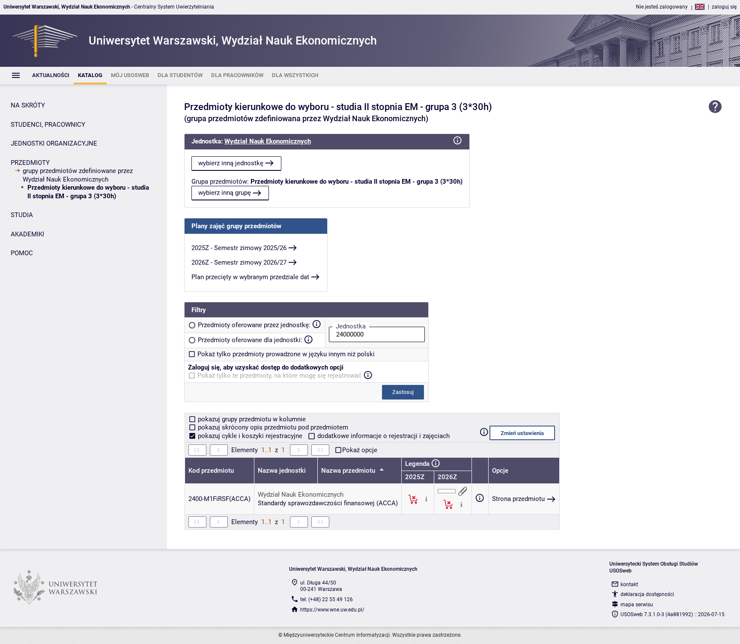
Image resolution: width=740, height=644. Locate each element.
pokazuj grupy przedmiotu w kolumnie (251, 419)
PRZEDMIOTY (30, 163)
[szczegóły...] (426, 499)
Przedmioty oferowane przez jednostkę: (254, 325)
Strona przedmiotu (518, 499)
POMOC (22, 253)
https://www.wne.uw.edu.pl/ (332, 610)
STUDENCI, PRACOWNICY (48, 124)
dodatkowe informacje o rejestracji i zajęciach (383, 436)
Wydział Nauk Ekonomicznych (267, 141)
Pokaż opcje (359, 450)
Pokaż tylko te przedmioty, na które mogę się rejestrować (279, 375)
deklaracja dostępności (647, 594)
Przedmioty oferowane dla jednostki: (250, 340)
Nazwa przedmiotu (349, 470)
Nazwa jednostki (282, 470)
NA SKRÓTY (28, 105)
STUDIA (22, 215)
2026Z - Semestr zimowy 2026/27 (238, 262)
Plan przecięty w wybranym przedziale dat (250, 277)
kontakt (629, 584)
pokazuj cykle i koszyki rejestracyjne (250, 436)
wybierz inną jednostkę (230, 163)
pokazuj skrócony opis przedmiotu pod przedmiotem (272, 427)
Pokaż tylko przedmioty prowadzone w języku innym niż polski (286, 354)
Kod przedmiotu (211, 470)
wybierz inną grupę (224, 193)
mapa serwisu (637, 605)
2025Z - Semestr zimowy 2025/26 (238, 248)
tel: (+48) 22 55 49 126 (326, 599)
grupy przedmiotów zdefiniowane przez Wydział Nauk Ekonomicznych (78, 175)
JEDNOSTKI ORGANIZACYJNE (54, 143)
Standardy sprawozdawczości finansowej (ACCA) (328, 503)
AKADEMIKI (27, 234)
